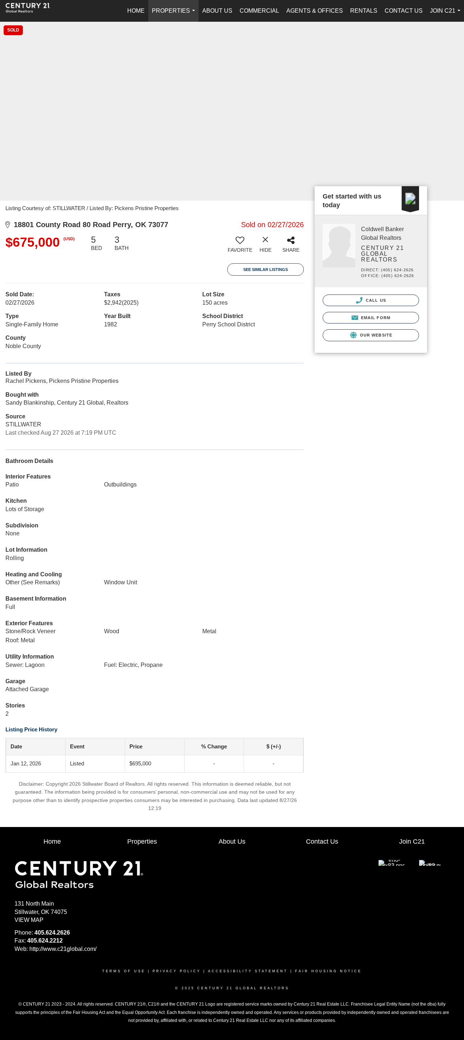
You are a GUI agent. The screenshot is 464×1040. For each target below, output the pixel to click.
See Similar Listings (265, 269)
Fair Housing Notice (328, 971)
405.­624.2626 (52, 933)
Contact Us (404, 11)
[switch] (240, 247)
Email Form (375, 318)
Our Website (375, 335)
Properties (175, 15)
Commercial (259, 11)
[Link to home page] (31, 11)
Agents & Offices (314, 11)
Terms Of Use (123, 971)
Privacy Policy (177, 971)
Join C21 (446, 15)
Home (136, 11)
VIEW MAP (29, 920)
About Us (217, 11)
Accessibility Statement (248, 971)
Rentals (363, 11)
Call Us (375, 300)
